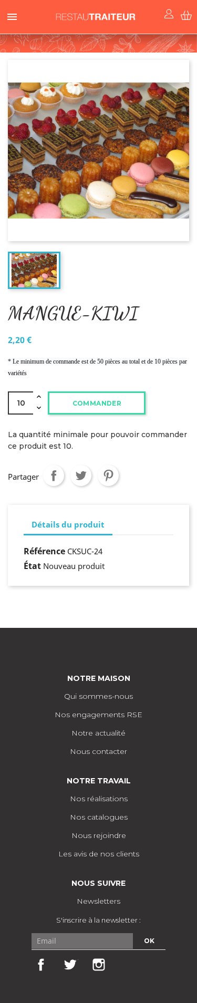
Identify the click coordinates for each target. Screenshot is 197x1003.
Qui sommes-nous (98, 696)
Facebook (41, 964)
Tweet (80, 475)
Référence (44, 551)
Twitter (69, 964)
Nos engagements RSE (98, 714)
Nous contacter (98, 751)
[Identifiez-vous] (169, 14)
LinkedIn (127, 964)
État (32, 566)
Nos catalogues (99, 817)
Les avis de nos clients (98, 854)
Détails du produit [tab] (68, 524)
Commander (97, 403)
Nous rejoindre (98, 835)
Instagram (98, 964)
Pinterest (108, 475)
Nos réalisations (99, 798)
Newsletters (98, 901)
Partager (53, 475)
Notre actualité (98, 733)
